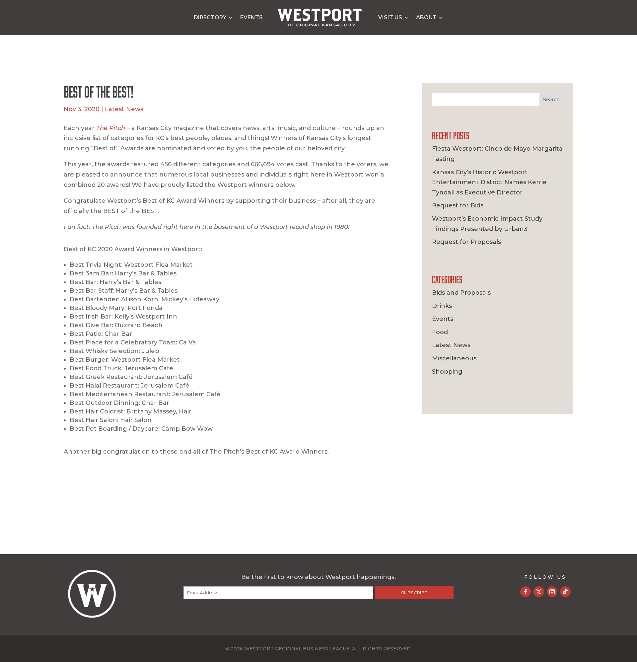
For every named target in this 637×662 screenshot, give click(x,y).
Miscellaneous (454, 358)
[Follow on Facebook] (525, 591)
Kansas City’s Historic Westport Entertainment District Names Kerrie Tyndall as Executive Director (489, 182)
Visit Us (390, 17)
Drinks (442, 306)
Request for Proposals (466, 242)
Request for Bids (457, 205)
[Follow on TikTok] (565, 591)
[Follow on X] (538, 591)
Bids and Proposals (461, 292)
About (426, 17)
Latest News (124, 109)
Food (440, 332)
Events (251, 17)
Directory (210, 17)
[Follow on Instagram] (552, 591)
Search (551, 100)
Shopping (447, 371)
